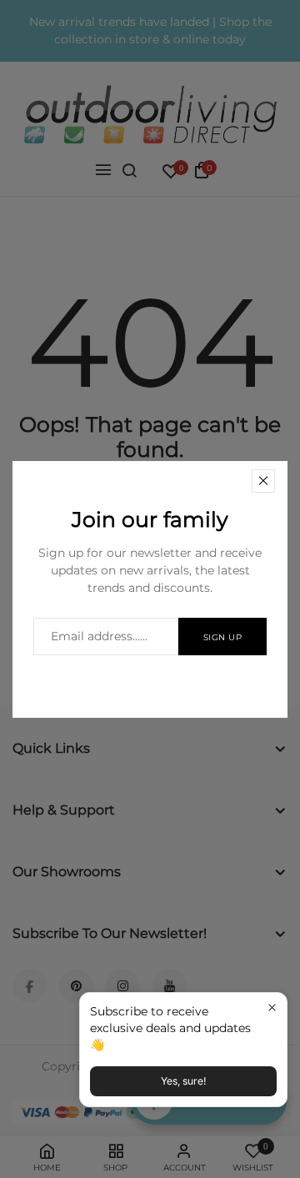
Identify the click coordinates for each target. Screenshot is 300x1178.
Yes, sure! (183, 1081)
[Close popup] (272, 1007)
